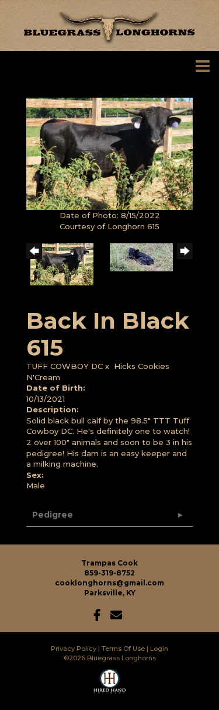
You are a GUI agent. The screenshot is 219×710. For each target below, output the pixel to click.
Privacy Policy (73, 648)
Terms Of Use (123, 648)
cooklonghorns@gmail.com (109, 582)
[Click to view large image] (109, 153)
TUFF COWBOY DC (64, 366)
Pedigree (52, 514)
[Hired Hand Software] (109, 686)
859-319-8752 (109, 572)
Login (159, 648)
